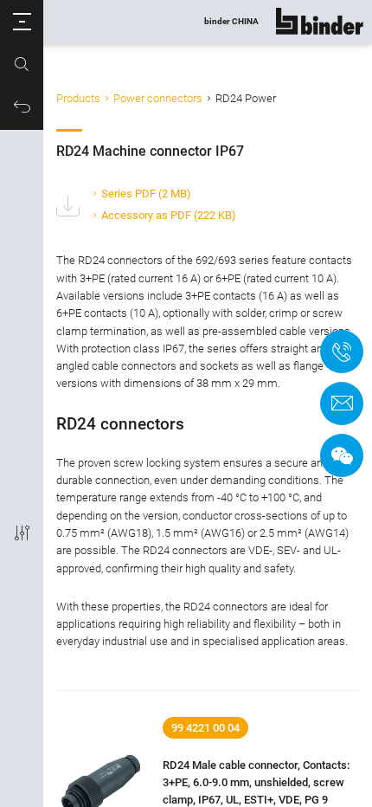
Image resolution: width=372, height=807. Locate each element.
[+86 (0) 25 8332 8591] (341, 351)
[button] (21, 21)
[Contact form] (341, 403)
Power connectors (157, 98)
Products (78, 98)
